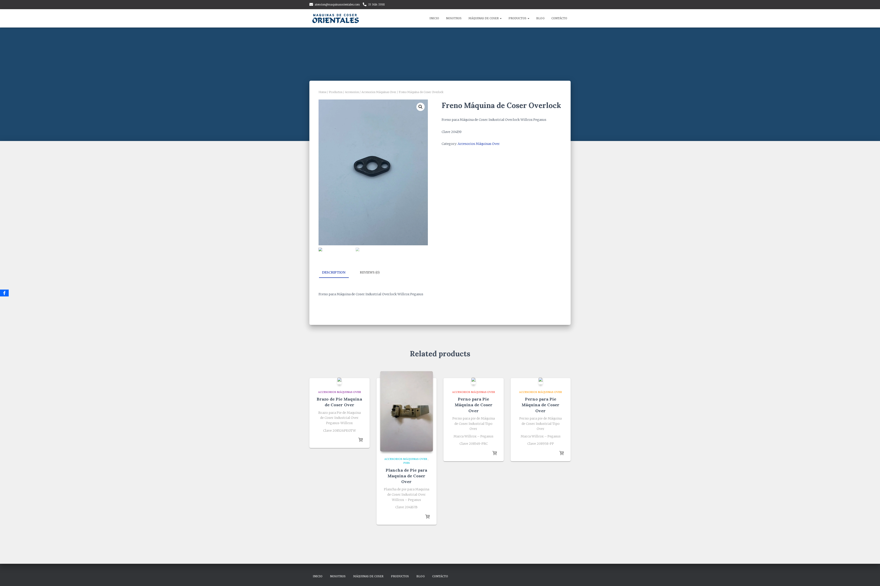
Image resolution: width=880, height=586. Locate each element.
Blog (540, 18)
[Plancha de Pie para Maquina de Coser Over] (406, 411)
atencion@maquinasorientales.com (337, 4)
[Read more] (360, 440)
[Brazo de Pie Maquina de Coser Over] (339, 380)
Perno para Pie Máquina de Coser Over (473, 404)
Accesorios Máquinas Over (378, 92)
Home (322, 92)
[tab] (337, 272)
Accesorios (352, 92)
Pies (406, 462)
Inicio (434, 18)
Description (333, 272)
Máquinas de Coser (483, 18)
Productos (518, 18)
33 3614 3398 (376, 4)
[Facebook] (4, 293)
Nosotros (454, 18)
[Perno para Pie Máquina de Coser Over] (473, 380)
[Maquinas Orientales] (336, 18)
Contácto (559, 18)
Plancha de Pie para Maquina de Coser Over (406, 475)
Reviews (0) (370, 272)
